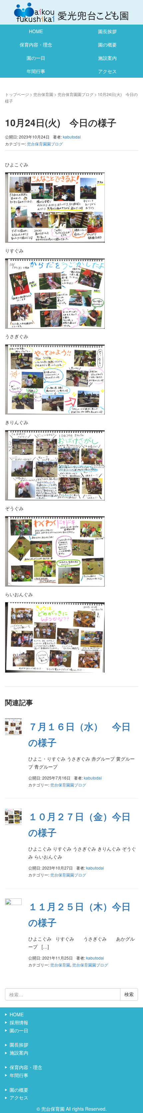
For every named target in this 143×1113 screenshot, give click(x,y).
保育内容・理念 (36, 44)
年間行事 (36, 71)
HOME (36, 31)
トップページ (17, 94)
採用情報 (19, 1022)
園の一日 (36, 57)
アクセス (107, 71)
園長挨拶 (107, 31)
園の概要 (107, 44)
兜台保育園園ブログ (75, 94)
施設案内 (107, 57)
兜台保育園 (43, 94)
